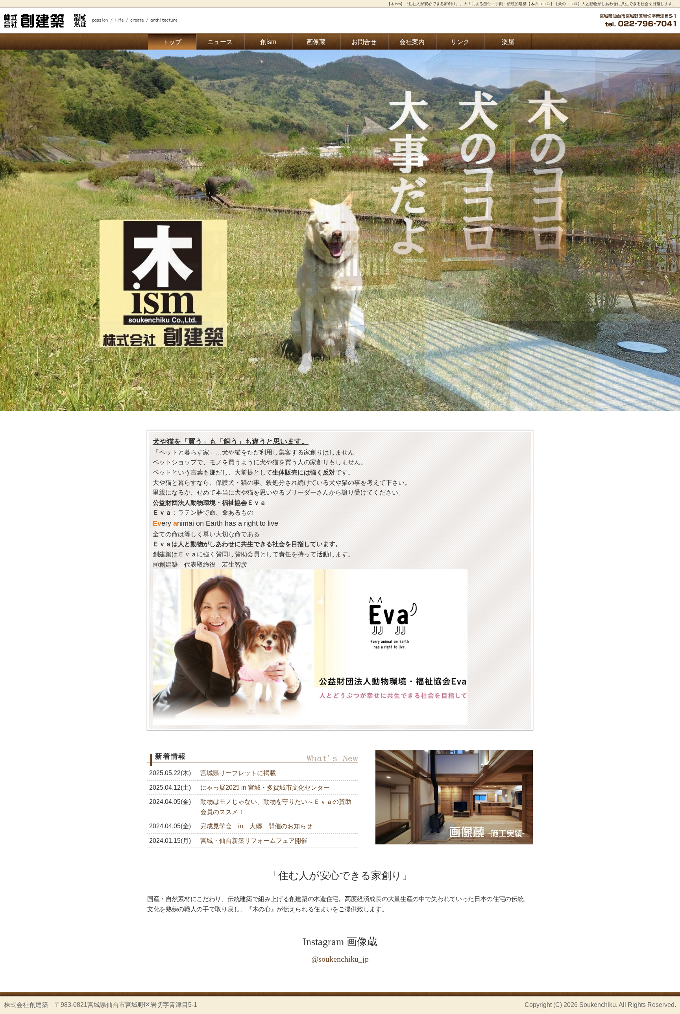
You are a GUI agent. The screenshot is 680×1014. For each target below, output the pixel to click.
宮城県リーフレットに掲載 (238, 773)
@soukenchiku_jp (340, 959)
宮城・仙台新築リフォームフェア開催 (253, 840)
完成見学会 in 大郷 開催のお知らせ (256, 826)
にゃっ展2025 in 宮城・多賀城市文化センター (265, 787)
